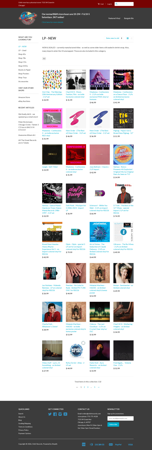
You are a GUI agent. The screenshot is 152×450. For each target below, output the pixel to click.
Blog (20, 420)
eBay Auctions (24, 101)
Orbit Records (37, 444)
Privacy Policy (23, 430)
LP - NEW (22, 46)
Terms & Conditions (25, 427)
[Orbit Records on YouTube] (65, 415)
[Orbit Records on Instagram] (60, 415)
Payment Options (24, 433)
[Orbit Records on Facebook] (55, 415)
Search (20, 414)
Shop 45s (22, 54)
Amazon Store (24, 97)
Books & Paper (24, 70)
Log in (109, 4)
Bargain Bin (129, 18)
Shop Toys (22, 77)
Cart (102, 4)
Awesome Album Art (26, 135)
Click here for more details (52, 22)
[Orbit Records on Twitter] (50, 415)
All (44, 58)
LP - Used (22, 50)
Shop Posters (23, 73)
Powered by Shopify (50, 444)
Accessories (23, 81)
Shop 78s (22, 58)
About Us (21, 417)
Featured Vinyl (114, 18)
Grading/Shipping (24, 423)
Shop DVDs (23, 66)
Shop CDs (22, 62)
